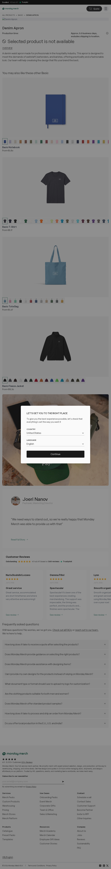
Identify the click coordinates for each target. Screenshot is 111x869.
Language (31, 440)
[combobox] (55, 433)
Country (31, 429)
